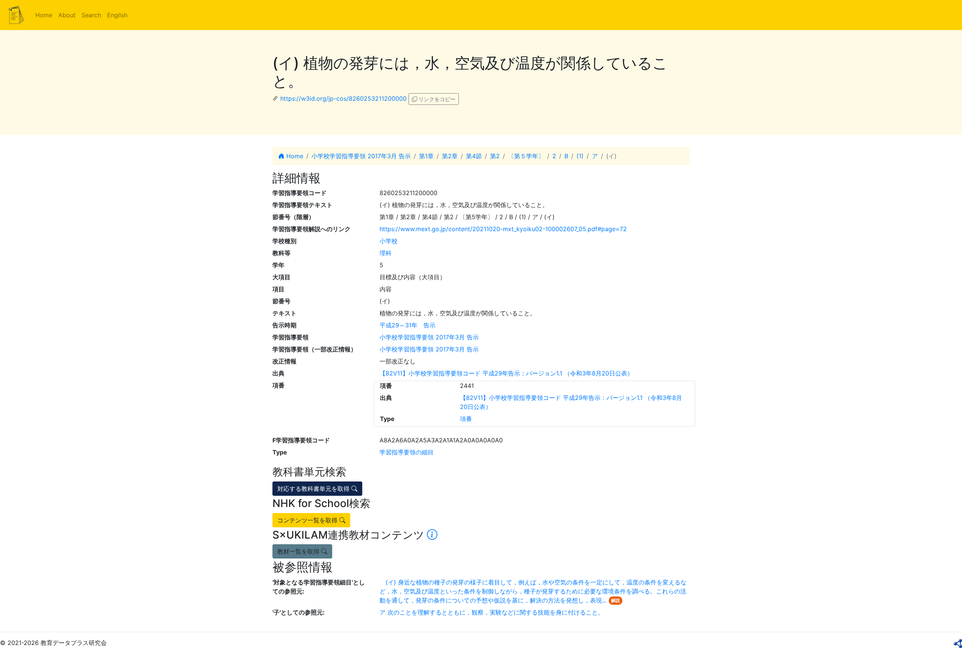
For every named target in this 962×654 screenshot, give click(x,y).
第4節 (474, 156)
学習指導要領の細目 (407, 452)
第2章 (450, 156)
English (117, 15)
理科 (386, 253)
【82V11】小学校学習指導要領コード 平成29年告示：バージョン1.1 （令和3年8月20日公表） (506, 373)
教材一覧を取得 (299, 551)
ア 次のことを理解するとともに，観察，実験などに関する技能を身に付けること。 (492, 612)
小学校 (389, 241)
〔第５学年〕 (526, 156)
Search (91, 15)
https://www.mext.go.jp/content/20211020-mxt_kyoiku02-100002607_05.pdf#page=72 (503, 229)
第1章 (426, 156)
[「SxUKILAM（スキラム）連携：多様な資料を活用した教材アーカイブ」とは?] (432, 534)
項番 (466, 418)
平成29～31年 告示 (408, 325)
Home (43, 15)
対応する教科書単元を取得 (314, 488)
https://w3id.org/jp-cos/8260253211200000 (343, 98)
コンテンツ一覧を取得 (308, 520)
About (67, 15)
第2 (495, 156)
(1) (580, 156)
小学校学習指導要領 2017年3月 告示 (361, 156)
